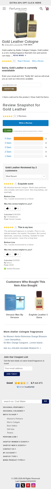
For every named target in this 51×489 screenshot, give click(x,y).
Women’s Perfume (15, 419)
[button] (4, 8)
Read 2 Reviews (24, 61)
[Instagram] (33, 485)
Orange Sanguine (20, 342)
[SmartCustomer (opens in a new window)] (25, 387)
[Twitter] (23, 485)
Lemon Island (36, 342)
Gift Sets (10, 429)
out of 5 (36, 383)
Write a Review (37, 61)
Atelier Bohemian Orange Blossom (31, 336)
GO (45, 401)
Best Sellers (12, 426)
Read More (18, 55)
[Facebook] (18, 485)
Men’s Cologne (13, 422)
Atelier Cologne (14, 45)
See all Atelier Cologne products (21, 348)
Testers (10, 433)
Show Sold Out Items (40, 97)
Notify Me (9, 89)
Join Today (11, 374)
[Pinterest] (28, 485)
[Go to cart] (47, 8)
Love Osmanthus (12, 339)
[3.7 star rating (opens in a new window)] (22, 383)
